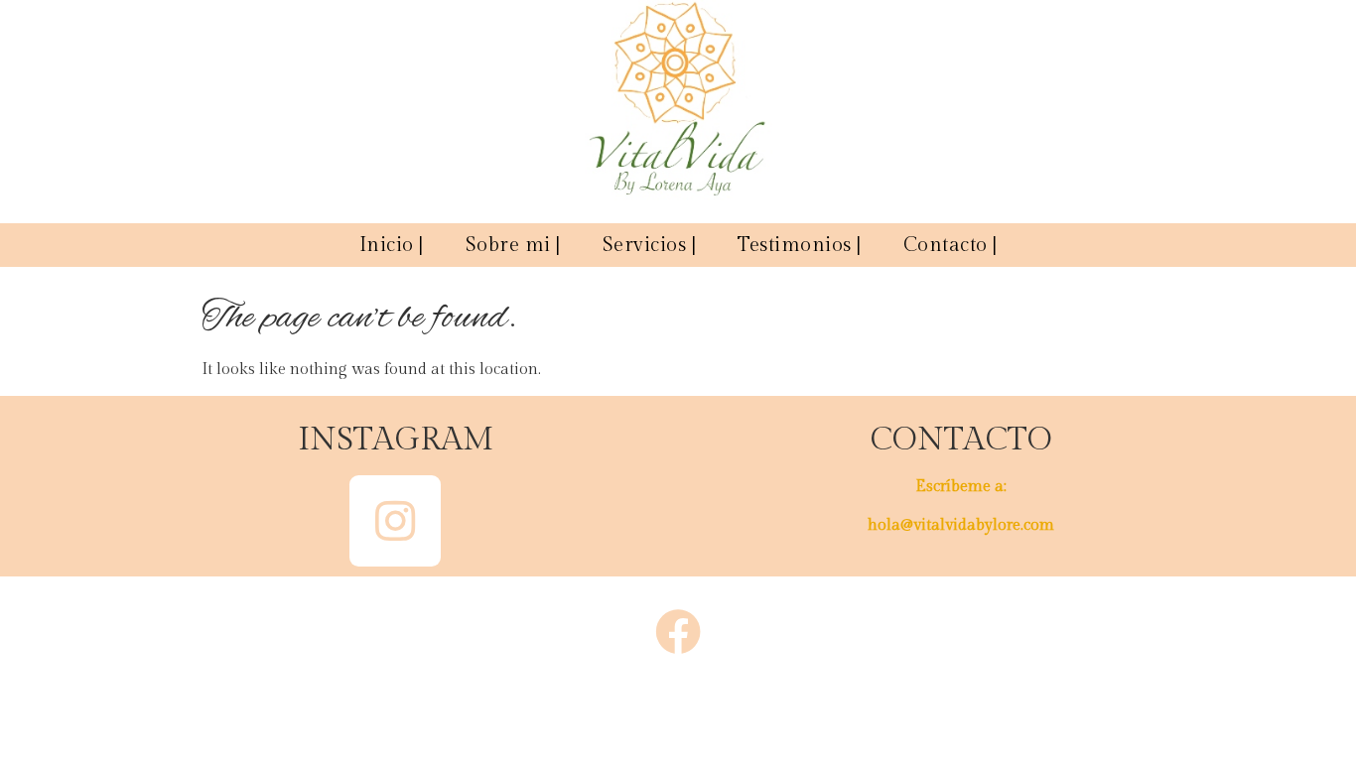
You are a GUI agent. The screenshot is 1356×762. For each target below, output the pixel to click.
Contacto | (950, 245)
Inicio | (391, 245)
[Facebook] (678, 632)
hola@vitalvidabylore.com (961, 525)
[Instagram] (395, 521)
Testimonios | (800, 245)
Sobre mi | (513, 245)
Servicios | (650, 245)
